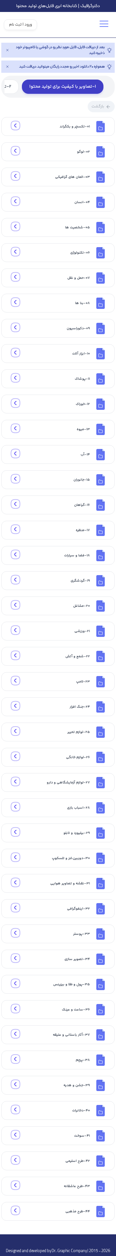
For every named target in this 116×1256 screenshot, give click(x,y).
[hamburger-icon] (105, 26)
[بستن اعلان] (7, 50)
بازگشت (98, 107)
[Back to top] (58, 1241)
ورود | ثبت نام (20, 25)
